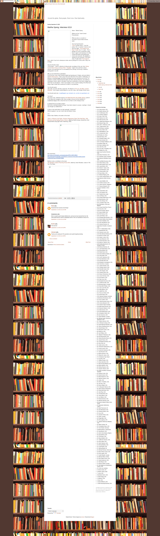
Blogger (92, 517)
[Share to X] (71, 198)
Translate (58, 513)
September (101, 83)
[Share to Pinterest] (74, 198)
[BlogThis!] (69, 198)
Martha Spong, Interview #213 (105, 84)
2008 (98, 103)
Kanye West (63, 67)
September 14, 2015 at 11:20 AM (58, 209)
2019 (98, 79)
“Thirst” (73, 45)
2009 (98, 101)
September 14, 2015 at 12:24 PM (58, 219)
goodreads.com (85, 93)
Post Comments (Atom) (59, 244)
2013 (98, 93)
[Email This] (67, 198)
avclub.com (79, 93)
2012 (98, 95)
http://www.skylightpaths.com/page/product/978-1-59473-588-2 (63, 155)
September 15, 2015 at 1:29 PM (58, 236)
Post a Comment (53, 238)
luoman (82, 517)
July (99, 87)
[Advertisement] (102, 49)
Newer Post (50, 242)
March (100, 89)
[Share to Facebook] (72, 198)
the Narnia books (54, 76)
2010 (98, 99)
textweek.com (72, 93)
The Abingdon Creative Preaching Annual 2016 (59, 162)
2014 (98, 91)
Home (69, 242)
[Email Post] (65, 198)
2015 (98, 81)
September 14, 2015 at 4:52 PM (58, 227)
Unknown (53, 232)
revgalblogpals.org (63, 93)
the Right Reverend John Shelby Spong (75, 97)
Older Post (88, 242)
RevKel (53, 223)
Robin (52, 205)
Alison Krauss (55, 67)
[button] (48, 193)
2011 (98, 97)
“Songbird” (68, 67)
